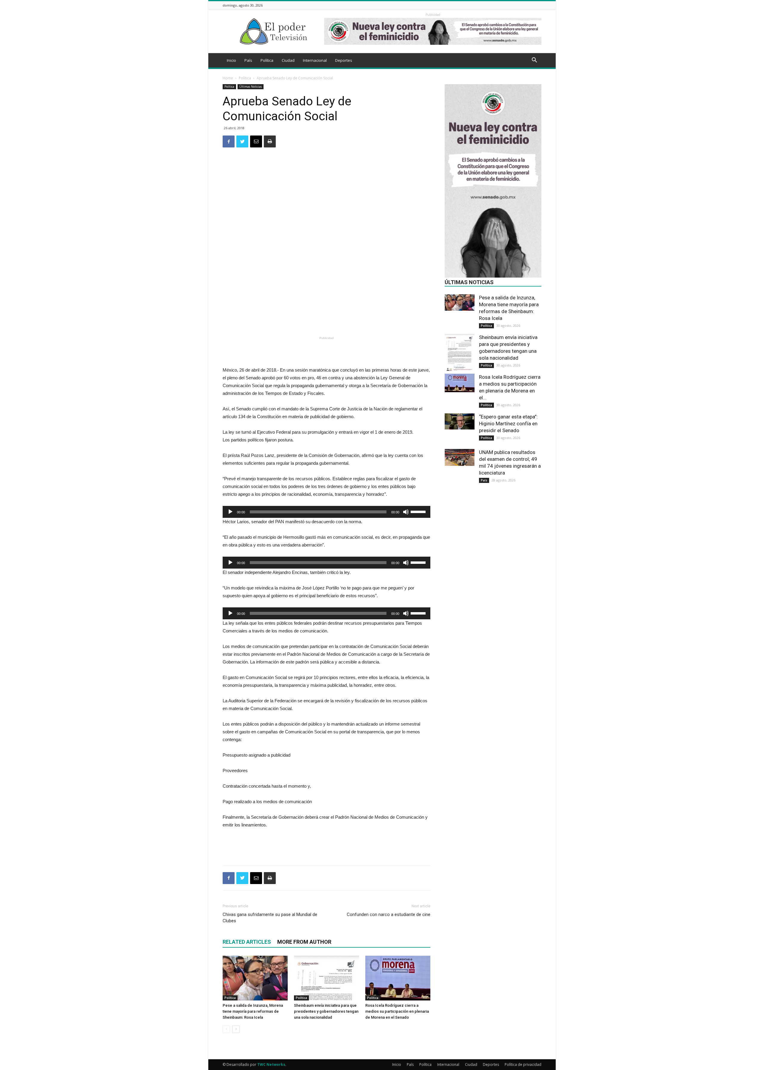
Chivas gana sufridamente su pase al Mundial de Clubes (270, 917)
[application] (326, 512)
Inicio (231, 60)
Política (267, 60)
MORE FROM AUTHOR (304, 942)
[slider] (419, 511)
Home (228, 78)
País (248, 60)
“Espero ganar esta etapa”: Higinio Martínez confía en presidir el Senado (508, 423)
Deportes (343, 60)
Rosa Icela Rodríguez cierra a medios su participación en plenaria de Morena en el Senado (397, 1011)
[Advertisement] (326, 319)
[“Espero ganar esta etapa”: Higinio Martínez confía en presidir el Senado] (460, 421)
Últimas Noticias (250, 86)
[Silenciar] (406, 512)
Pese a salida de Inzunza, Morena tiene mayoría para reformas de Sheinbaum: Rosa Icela (253, 1011)
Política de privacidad (523, 1064)
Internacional (315, 60)
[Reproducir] (230, 512)
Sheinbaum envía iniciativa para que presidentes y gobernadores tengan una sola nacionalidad (326, 1011)
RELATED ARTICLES (247, 942)
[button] (534, 61)
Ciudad (288, 60)
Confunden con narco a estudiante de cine (388, 914)
